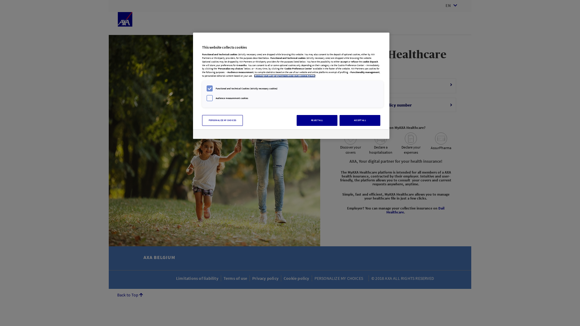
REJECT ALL (317, 120)
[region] (291, 86)
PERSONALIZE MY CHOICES (222, 120)
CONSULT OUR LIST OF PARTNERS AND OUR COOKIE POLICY (284, 75)
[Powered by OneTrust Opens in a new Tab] (363, 135)
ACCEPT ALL (360, 120)
